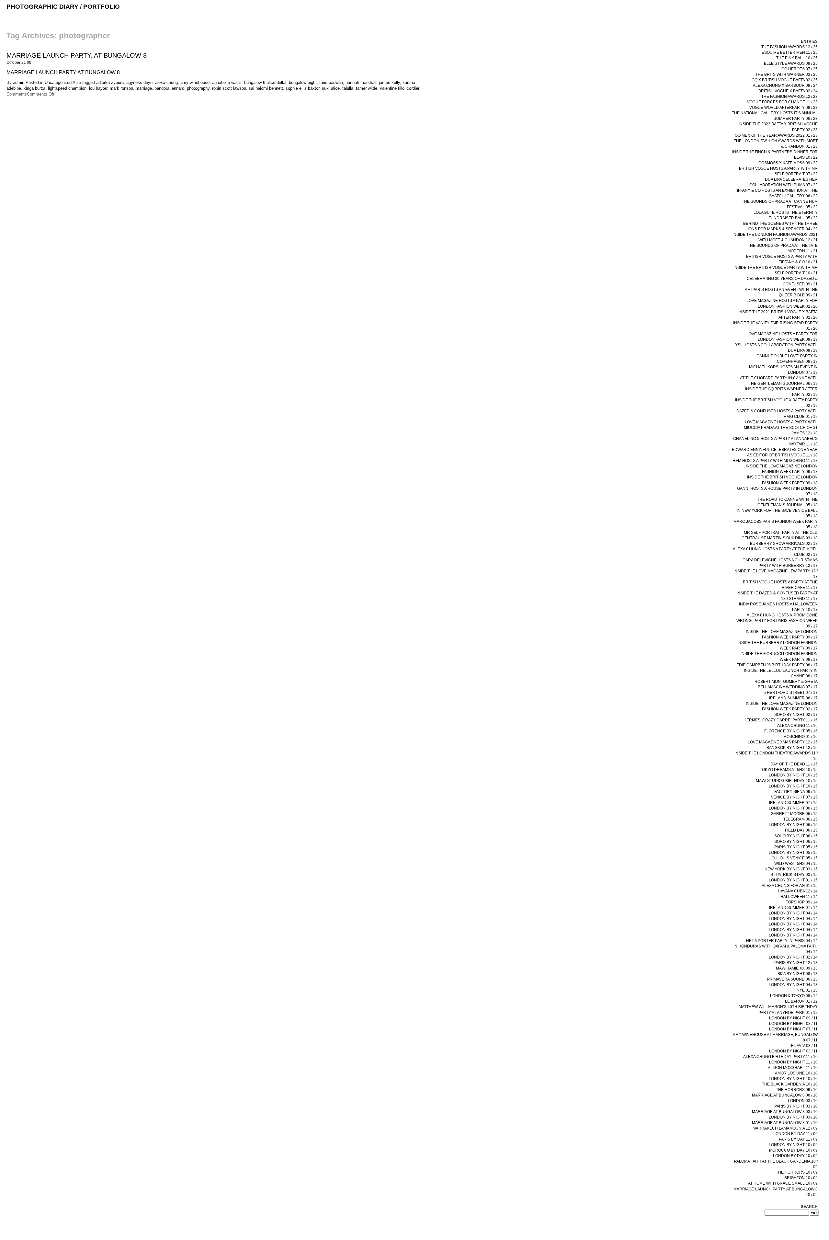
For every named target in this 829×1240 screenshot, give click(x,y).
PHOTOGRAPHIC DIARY (42, 6)
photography (198, 88)
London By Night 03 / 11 (793, 1051)
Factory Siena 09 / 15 (796, 791)
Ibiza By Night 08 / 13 (797, 973)
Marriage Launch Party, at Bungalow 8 (76, 55)
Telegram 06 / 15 (800, 819)
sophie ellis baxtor (302, 88)
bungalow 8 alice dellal (265, 82)
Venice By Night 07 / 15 (794, 797)
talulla (347, 88)
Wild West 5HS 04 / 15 (796, 863)
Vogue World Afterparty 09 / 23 (783, 107)
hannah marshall (361, 82)
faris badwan (331, 82)
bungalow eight (303, 82)
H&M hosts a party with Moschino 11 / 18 (775, 460)
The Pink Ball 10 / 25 (797, 58)
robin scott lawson (229, 88)
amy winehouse (195, 82)
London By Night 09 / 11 (793, 1018)
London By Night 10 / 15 (793, 775)
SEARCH (809, 1206)
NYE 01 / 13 (807, 990)
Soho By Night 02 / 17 (796, 714)
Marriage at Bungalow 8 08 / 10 (785, 1095)
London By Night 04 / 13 (793, 984)
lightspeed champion (67, 88)
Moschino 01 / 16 (800, 736)
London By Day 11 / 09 (795, 1133)
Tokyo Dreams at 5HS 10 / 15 (789, 769)
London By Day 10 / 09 (795, 1156)
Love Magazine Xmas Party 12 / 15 (783, 742)
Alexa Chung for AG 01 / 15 (790, 885)
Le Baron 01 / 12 (801, 1001)
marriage (144, 88)
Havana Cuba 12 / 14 (798, 891)
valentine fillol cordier (399, 88)
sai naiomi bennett (266, 88)
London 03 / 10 (803, 1100)
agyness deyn (139, 82)
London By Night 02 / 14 (793, 957)
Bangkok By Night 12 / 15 (792, 747)
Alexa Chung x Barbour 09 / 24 (785, 85)
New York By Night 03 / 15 (791, 869)
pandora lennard (169, 88)
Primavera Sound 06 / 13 (792, 979)
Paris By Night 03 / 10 (796, 1106)
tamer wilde (366, 88)
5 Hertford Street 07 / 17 (791, 692)
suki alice (331, 88)
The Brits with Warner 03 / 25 (786, 74)
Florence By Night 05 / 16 (791, 731)
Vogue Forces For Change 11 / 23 (782, 102)
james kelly (389, 82)
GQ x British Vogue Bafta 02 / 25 (785, 80)
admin (18, 82)
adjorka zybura (110, 82)
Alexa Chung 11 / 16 (797, 725)
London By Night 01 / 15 (793, 880)
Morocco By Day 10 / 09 (793, 1150)
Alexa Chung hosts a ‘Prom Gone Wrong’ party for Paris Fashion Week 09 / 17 (777, 620)
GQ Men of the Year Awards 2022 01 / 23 (776, 135)
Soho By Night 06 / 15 (796, 836)
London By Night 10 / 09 (793, 1144)
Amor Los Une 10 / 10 (796, 1073)
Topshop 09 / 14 (802, 902)
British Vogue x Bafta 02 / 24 (788, 91)
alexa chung (166, 82)
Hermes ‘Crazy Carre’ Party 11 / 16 (781, 720)
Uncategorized (58, 82)
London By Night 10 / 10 (793, 1078)
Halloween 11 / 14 (799, 896)
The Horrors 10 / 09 (797, 1172)
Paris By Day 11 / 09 (798, 1139)
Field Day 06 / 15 (801, 830)
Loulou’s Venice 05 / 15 (793, 858)
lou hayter (98, 88)
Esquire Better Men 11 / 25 (790, 52)
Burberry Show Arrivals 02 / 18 (784, 543)
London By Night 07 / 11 (793, 1029)
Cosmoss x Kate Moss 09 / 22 (788, 163)
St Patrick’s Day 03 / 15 (794, 874)
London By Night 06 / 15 (793, 808)
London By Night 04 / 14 (793, 913)
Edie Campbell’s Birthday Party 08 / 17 (777, 665)
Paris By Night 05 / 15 (796, 847)
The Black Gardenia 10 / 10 (790, 1084)
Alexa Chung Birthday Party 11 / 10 (780, 1056)
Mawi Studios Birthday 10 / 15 (787, 780)
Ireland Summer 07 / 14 (793, 907)
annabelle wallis (227, 82)
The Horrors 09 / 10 (797, 1089)
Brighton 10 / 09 (801, 1178)
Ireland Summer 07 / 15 (793, 802)
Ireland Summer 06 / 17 (793, 698)
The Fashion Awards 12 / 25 (789, 47)
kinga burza (34, 88)
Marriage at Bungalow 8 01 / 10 (785, 1122)
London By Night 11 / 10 (793, 1062)
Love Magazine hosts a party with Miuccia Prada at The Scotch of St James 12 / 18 (781, 427)
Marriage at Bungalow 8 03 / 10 (785, 1111)
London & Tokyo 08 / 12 (794, 995)
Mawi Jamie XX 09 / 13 (797, 968)
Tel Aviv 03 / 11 (803, 1045)
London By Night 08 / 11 (793, 1023)
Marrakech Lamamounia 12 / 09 (785, 1128)
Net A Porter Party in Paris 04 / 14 (782, 940)
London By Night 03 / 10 (793, 1117)
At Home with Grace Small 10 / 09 (783, 1183)
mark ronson (121, 88)
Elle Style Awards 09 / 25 (791, 63)
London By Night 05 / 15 (793, 852)
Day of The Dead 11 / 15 (794, 764)
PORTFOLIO (101, 6)
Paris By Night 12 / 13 (796, 962)
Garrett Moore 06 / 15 (794, 813)
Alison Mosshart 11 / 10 (793, 1067)
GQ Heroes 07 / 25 (799, 69)
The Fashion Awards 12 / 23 (789, 96)
